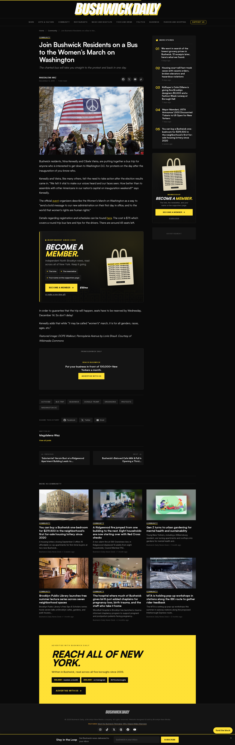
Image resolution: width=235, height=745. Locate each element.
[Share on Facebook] (123, 79)
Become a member (61, 287)
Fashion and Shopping (175, 22)
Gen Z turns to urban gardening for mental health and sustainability (169, 529)
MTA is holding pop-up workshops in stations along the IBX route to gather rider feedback (170, 599)
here (109, 218)
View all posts (45, 440)
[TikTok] (107, 729)
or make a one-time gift (55, 294)
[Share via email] (135, 79)
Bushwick (154, 22)
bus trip (60, 402)
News (31, 22)
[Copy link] (141, 79)
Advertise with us (69, 691)
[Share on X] (129, 79)
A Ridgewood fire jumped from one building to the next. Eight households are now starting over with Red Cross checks (117, 532)
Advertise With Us (91, 376)
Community (64, 22)
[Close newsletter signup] (231, 738)
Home (41, 31)
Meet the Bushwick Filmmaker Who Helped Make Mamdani (122, 724)
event (55, 200)
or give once (174, 218)
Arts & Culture (46, 22)
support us (198, 22)
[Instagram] (100, 729)
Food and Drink (124, 22)
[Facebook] (128, 729)
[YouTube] (135, 729)
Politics (141, 22)
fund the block (223, 730)
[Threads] (121, 729)
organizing (110, 402)
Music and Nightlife (102, 22)
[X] (114, 729)
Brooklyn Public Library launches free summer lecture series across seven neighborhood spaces (63, 599)
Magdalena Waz (49, 435)
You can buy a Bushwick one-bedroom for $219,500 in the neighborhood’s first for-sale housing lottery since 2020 (63, 532)
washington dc (49, 408)
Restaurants (80, 22)
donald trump (91, 402)
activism (45, 402)
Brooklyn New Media (161, 719)
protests (126, 402)
